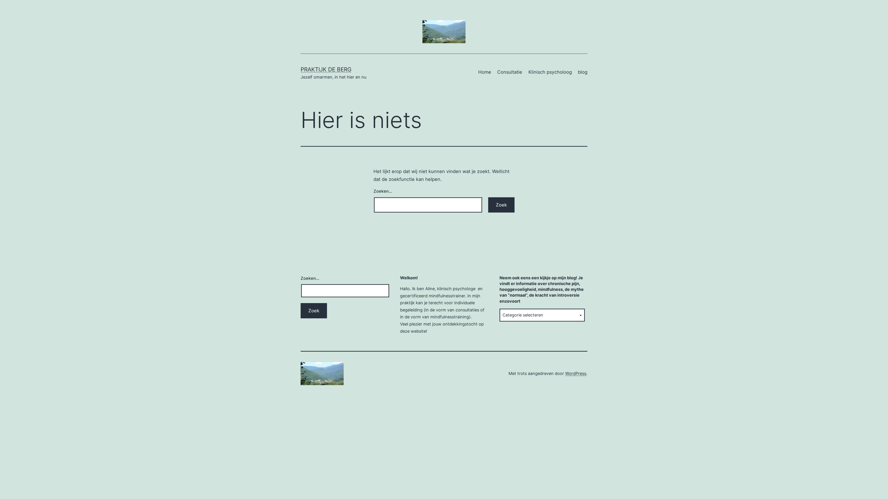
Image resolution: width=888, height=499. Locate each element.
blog (582, 72)
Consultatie (509, 72)
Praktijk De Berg (326, 69)
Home (484, 72)
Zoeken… (382, 191)
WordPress (575, 373)
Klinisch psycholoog (550, 72)
